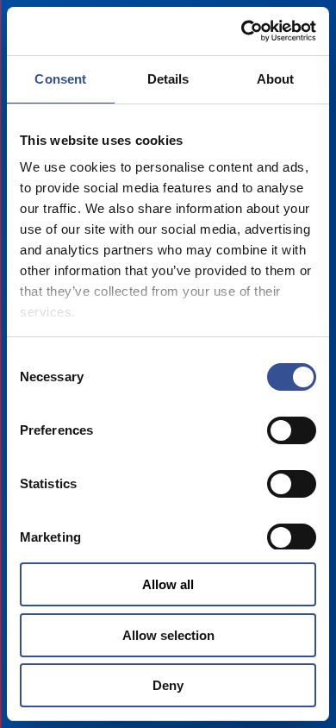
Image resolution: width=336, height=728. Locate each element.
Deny (168, 685)
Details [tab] (168, 79)
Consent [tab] (60, 79)
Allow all (168, 584)
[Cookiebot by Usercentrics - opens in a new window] (241, 31)
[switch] (291, 430)
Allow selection (168, 635)
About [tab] (276, 79)
